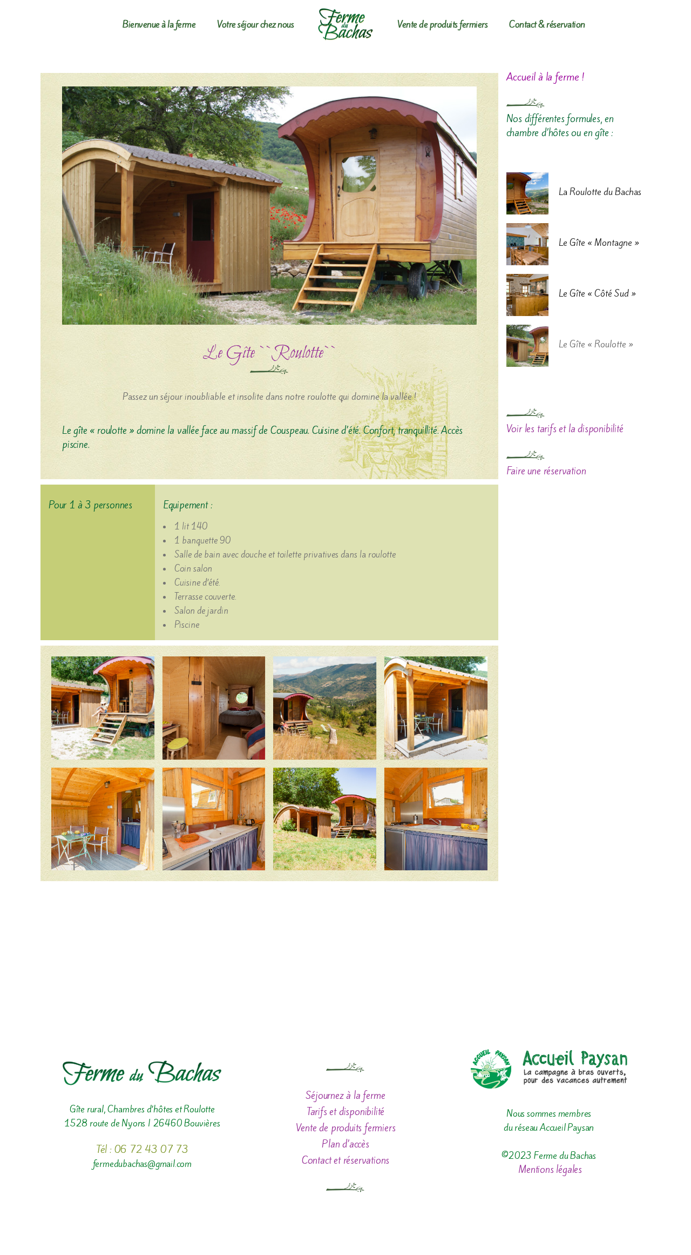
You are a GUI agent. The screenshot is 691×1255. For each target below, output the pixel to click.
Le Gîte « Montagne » (599, 242)
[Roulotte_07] (214, 708)
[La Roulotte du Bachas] (527, 193)
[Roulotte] (324, 819)
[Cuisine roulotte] (214, 819)
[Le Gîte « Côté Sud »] (527, 295)
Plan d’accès (345, 1144)
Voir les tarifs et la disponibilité (565, 428)
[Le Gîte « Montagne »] (527, 244)
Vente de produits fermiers (346, 1128)
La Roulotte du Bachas (600, 191)
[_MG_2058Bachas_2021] (435, 708)
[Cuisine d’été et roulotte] (102, 708)
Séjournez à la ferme (345, 1095)
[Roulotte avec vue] (324, 708)
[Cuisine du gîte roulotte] (435, 819)
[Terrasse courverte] (102, 819)
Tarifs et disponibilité (345, 1111)
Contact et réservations (345, 1160)
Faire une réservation (546, 471)
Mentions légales (549, 1169)
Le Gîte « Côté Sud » (597, 293)
